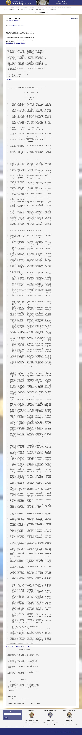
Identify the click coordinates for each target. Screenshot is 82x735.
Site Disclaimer (58, 732)
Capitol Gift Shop (8, 726)
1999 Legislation (40, 9)
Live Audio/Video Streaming (64, 7)
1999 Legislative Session (27, 9)
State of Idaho (62, 1)
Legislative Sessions (51, 7)
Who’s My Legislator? (61, 3)
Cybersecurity (74, 732)
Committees (24, 7)
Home (5, 9)
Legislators (33, 7)
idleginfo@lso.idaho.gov (51, 724)
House (17, 7)
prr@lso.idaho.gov (32, 724)
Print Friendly (75, 18)
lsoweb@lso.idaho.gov (73, 724)
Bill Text (10, 23)
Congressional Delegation (21, 726)
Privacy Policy (66, 732)
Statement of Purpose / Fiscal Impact (16, 25)
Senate (12, 7)
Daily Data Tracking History (14, 20)
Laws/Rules (40, 7)
